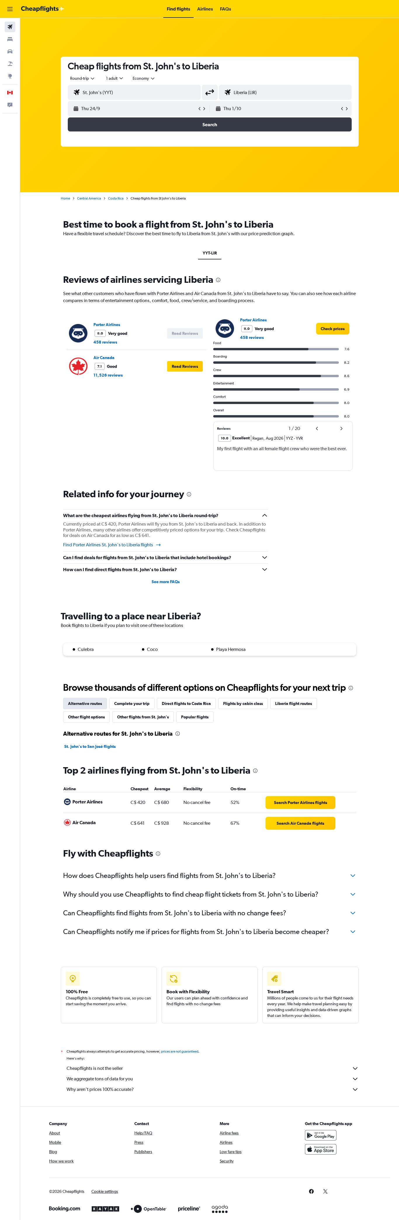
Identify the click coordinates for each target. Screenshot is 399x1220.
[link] (332, 329)
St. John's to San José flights (90, 746)
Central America (89, 198)
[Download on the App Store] (320, 1149)
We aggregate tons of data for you (100, 1079)
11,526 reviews (108, 375)
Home (65, 198)
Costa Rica (116, 198)
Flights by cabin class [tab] (243, 703)
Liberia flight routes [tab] (293, 703)
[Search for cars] (10, 51)
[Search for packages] (10, 64)
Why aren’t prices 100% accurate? (100, 1089)
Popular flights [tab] (195, 717)
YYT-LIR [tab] (210, 253)
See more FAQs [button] (166, 581)
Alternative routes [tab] (85, 703)
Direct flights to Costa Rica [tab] (186, 703)
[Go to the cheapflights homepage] (42, 9)
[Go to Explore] (10, 76)
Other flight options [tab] (86, 717)
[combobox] (83, 78)
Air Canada (104, 357)
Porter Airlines (106, 324)
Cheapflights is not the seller (95, 1068)
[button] (10, 9)
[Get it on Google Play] (320, 1135)
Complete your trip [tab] (132, 703)
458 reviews (105, 342)
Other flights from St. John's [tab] (143, 717)
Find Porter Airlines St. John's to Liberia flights (108, 544)
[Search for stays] (10, 39)
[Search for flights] (10, 27)
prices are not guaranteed (179, 1051)
